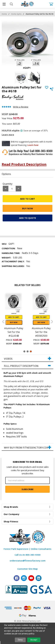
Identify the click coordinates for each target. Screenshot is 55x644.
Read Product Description (24, 164)
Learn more (8, 134)
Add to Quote (27, 217)
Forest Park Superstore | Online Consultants (27, 548)
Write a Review (20, 107)
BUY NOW (13, 322)
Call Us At (27, 554)
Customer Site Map (27, 568)
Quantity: (8, 183)
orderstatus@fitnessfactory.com (27, 560)
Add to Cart (13, 317)
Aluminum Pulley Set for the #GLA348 (13, 332)
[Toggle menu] (4, 4)
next (52, 322)
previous (3, 322)
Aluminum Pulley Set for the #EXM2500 (41, 332)
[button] (27, 358)
